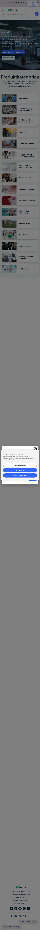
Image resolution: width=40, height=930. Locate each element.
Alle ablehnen (20, 470)
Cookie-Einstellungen (20, 465)
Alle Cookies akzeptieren (20, 475)
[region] (20, 465)
